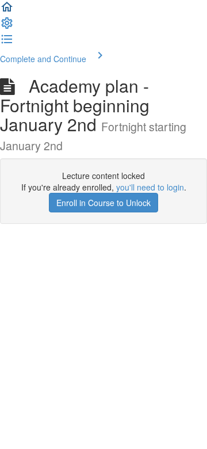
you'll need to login (150, 187)
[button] (7, 10)
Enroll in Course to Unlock (103, 202)
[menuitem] (7, 26)
